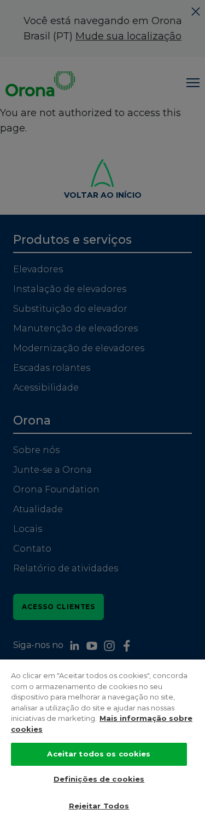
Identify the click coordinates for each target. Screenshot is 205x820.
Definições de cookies (99, 779)
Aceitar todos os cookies (98, 753)
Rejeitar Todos (99, 805)
